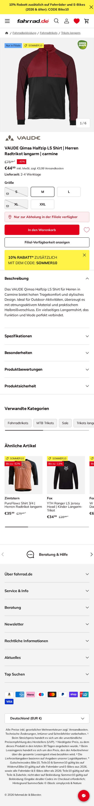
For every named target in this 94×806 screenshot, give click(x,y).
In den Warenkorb (42, 230)
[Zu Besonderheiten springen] (82, 45)
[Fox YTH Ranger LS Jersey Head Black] (66, 475)
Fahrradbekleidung (24, 33)
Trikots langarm (71, 33)
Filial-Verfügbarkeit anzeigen (47, 242)
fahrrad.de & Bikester (28, 794)
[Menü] (7, 21)
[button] (77, 21)
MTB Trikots (45, 423)
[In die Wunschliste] (84, 230)
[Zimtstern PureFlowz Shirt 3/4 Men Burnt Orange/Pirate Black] (23, 475)
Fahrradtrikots (48, 33)
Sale (65, 423)
